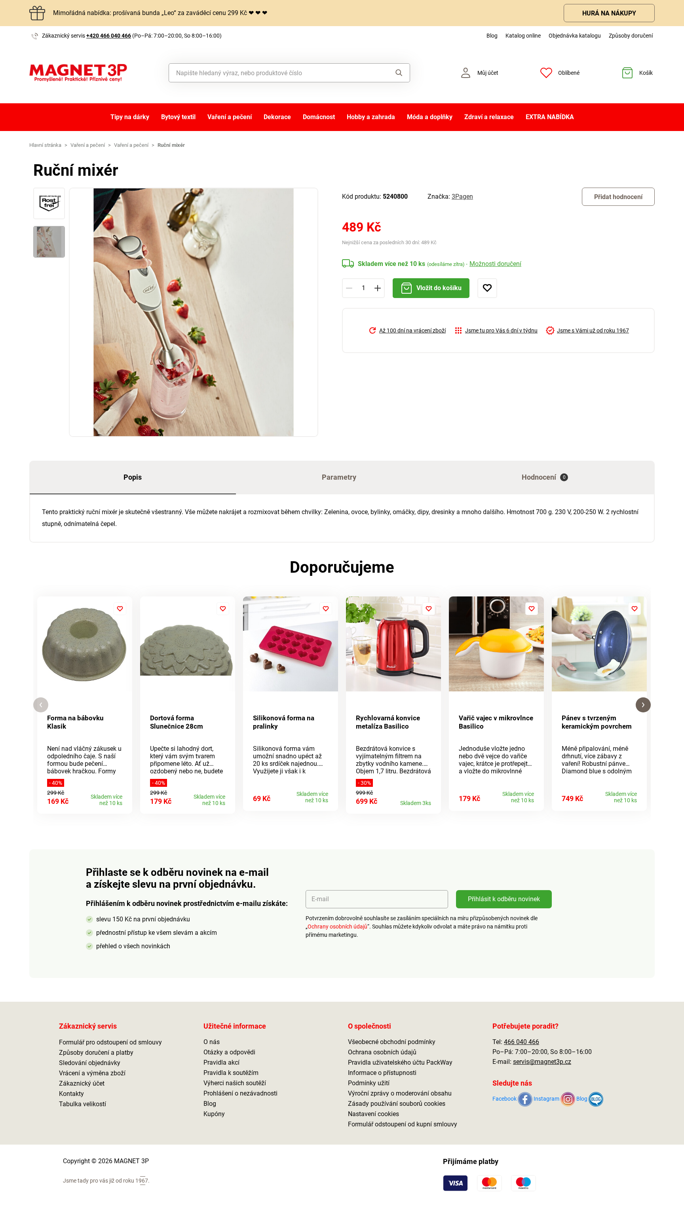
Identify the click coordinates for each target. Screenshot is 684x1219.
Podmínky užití (369, 1083)
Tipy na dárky (129, 117)
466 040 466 (521, 1042)
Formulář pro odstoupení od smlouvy (110, 1042)
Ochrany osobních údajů (337, 926)
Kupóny (214, 1114)
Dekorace (277, 117)
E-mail (320, 899)
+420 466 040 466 (108, 35)
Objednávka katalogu (575, 35)
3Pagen (462, 196)
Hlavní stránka (45, 145)
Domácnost (319, 117)
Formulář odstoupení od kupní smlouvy (402, 1124)
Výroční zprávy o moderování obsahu (400, 1093)
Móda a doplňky (429, 117)
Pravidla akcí (221, 1062)
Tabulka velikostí (82, 1104)
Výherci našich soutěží (234, 1083)
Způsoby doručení (631, 35)
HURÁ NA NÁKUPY (609, 13)
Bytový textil (178, 117)
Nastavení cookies (373, 1114)
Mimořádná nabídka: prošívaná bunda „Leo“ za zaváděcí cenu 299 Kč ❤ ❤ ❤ (160, 13)
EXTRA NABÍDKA (550, 117)
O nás (211, 1042)
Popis (133, 477)
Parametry (339, 477)
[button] (40, 705)
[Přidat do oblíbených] (487, 288)
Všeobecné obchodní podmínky (391, 1042)
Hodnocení (544, 477)
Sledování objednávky (89, 1063)
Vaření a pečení (229, 117)
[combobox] (271, 73)
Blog (492, 35)
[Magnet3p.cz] (78, 73)
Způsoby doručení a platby (96, 1052)
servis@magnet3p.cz (542, 1061)
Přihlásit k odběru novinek (504, 899)
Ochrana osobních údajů (382, 1052)
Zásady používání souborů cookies (396, 1103)
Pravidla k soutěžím (230, 1073)
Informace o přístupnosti (382, 1073)
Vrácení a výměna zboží (92, 1073)
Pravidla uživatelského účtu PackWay (400, 1062)
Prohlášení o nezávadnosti (240, 1093)
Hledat (391, 73)
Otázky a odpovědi (229, 1052)
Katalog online (523, 35)
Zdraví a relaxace (489, 117)
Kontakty (71, 1093)
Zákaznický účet (81, 1083)
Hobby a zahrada (371, 117)
